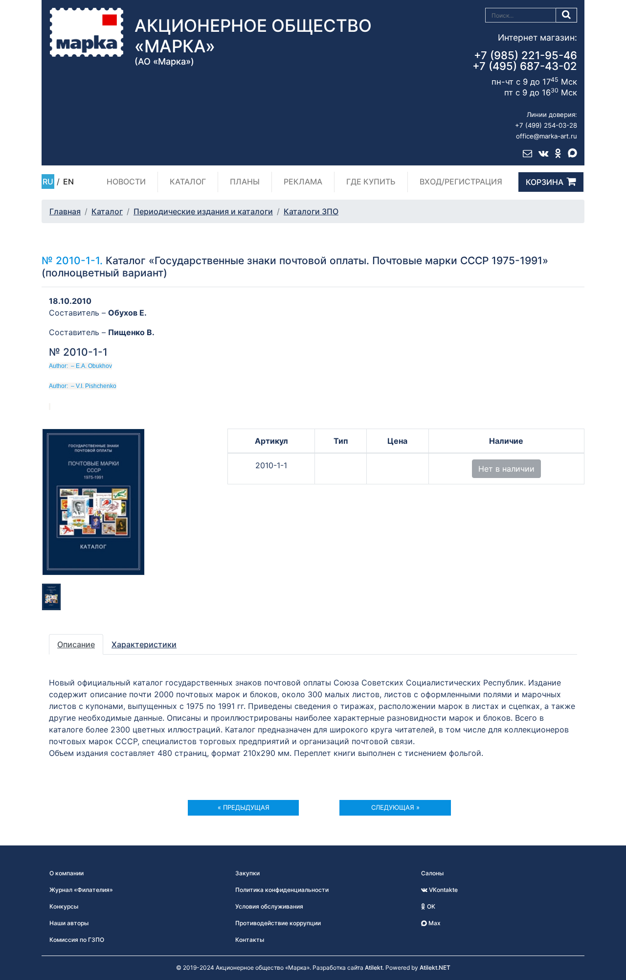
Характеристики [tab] (144, 644)
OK (430, 906)
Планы (245, 181)
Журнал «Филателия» (81, 889)
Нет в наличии (506, 469)
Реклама (303, 181)
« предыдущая (243, 807)
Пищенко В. (131, 332)
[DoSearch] (566, 15)
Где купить (371, 181)
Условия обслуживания (269, 906)
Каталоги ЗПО (311, 211)
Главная (65, 211)
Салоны (432, 873)
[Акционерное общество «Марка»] (86, 32)
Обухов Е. (127, 313)
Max (434, 923)
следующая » (395, 807)
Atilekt (373, 967)
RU (48, 181)
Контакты (249, 939)
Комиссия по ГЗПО (76, 939)
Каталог (188, 181)
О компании (66, 873)
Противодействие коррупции (278, 923)
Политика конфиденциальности (282, 889)
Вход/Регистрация (461, 181)
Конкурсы (63, 906)
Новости (126, 181)
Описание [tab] (76, 644)
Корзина (544, 182)
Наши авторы (69, 923)
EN (68, 181)
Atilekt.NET (435, 967)
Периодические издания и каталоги (203, 211)
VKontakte (442, 889)
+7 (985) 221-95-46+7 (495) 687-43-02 (524, 60)
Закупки (247, 873)
